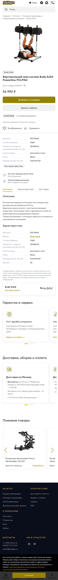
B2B (32, 505)
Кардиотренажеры (12, 494)
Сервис (33, 501)
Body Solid (31, 18)
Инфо (34, 3)
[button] (26, 343)
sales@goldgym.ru (10, 549)
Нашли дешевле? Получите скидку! (19, 122)
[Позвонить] (52, 3)
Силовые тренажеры (32, 16)
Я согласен (29, 575)
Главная (6, 16)
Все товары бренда (12, 290)
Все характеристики (14, 166)
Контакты (7, 516)
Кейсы (5, 528)
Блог (5, 524)
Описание (7, 189)
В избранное (15, 128)
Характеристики (26, 189)
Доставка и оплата (39, 494)
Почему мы (8, 520)
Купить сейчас (29, 108)
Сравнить (34, 128)
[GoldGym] (9, 3)
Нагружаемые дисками (13, 18)
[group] (28, 42)
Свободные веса (10, 501)
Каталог (16, 16)
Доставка (44, 189)
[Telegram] (41, 3)
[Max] (47, 3)
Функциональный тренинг (14, 505)
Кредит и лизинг (37, 498)
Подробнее (38, 465)
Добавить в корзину (29, 99)
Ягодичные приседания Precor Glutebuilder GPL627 (20, 459)
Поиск (11, 9)
